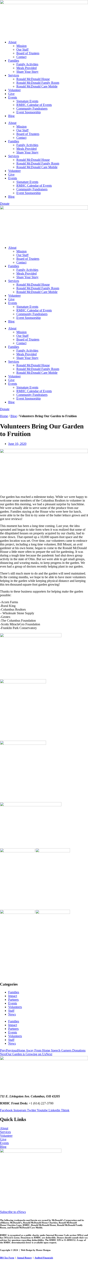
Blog (11, 116)
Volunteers (15, 1007)
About (12, 42)
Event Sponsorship (28, 112)
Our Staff (22, 49)
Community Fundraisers (31, 108)
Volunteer (14, 90)
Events (12, 97)
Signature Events (27, 101)
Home (4, 416)
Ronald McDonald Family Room (37, 82)
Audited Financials (44, 1257)
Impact (12, 996)
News (12, 1014)
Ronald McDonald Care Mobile (37, 86)
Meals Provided (26, 68)
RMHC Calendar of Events (34, 105)
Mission (21, 46)
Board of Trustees (27, 53)
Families (13, 60)
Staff (11, 1010)
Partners (13, 999)
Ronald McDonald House (33, 79)
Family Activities (27, 64)
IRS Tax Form (7, 1257)
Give (11, 93)
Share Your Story (27, 71)
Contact (21, 57)
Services (13, 75)
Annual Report (24, 1257)
